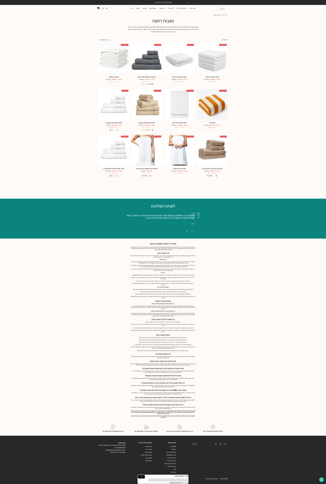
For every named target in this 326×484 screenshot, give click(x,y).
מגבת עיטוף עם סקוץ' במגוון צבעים (146, 168)
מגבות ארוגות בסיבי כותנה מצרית (212, 168)
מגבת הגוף (187, 255)
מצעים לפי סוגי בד (181, 8)
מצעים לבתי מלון (171, 452)
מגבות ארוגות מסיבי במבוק (146, 123)
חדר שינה (171, 8)
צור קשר (173, 449)
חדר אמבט (162, 8)
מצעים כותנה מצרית (146, 455)
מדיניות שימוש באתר (170, 463)
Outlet (138, 8)
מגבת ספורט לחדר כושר (179, 123)
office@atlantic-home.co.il (113, 450)
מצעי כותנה (148, 461)
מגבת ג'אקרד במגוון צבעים (114, 123)
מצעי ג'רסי (149, 449)
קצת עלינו (173, 446)
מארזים (144, 8)
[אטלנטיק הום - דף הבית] (194, 443)
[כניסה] (103, 8)
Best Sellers (153, 8)
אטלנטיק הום (224, 15)
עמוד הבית (192, 8)
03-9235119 (118, 447)
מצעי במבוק (148, 452)
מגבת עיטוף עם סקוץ (179, 168)
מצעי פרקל (149, 458)
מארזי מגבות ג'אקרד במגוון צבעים (113, 168)
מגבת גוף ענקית (114, 77)
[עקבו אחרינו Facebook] (225, 444)
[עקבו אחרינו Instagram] (220, 444)
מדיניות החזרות (171, 458)
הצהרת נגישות (172, 466)
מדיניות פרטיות (171, 461)
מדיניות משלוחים (171, 455)
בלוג (132, 8)
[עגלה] (99, 8)
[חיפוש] (106, 8)
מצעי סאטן (149, 446)
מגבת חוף (212, 123)
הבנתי (141, 476)
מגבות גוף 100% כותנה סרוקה (147, 77)
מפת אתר (173, 472)
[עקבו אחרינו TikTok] (216, 444)
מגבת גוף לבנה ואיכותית (179, 77)
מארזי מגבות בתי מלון (212, 77)
